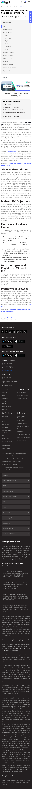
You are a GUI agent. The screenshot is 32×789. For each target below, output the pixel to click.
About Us (4, 392)
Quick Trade (5, 422)
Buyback (8, 38)
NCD (6, 44)
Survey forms (17, 461)
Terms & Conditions (8, 453)
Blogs (3, 395)
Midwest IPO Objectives (12, 107)
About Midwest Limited (12, 105)
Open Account (30, 17)
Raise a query (8, 370)
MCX (25, 648)
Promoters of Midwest (12, 116)
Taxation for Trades (9, 68)
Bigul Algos (5, 416)
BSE (4, 651)
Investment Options (23, 426)
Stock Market (7, 33)
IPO (6, 36)
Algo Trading (7, 58)
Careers (4, 404)
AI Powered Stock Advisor (7, 442)
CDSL (13, 651)
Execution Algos (6, 430)
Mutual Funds (7, 30)
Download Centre (22, 423)
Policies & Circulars (20, 453)
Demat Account (8, 65)
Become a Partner (22, 395)
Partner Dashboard (22, 398)
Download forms (7, 461)
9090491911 (7, 378)
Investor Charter (6, 459)
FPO (6, 49)
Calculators (20, 429)
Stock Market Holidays (23, 437)
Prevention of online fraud (9, 470)
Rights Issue (9, 41)
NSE (16, 648)
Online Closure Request (20, 459)
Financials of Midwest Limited (14, 110)
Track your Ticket (15, 456)
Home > (4, 7)
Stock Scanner (6, 448)
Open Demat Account (21, 417)
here (19, 648)
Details (5, 78)
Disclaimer (5, 456)
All (4, 27)
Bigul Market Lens (9, 71)
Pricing (4, 401)
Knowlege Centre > (13, 7)
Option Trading (8, 55)
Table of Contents (11, 101)
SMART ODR (25, 456)
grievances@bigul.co (19, 640)
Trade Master (6, 419)
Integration (5, 398)
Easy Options (5, 424)
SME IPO (8, 46)
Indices (5, 62)
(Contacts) (5, 566)
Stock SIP (4, 433)
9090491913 (8, 364)
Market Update (8, 52)
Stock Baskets (6, 445)
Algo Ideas (5, 427)
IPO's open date (12, 151)
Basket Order (5, 438)
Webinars (20, 432)
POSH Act (21, 470)
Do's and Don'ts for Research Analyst (13, 467)
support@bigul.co (10, 367)
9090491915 (8, 385)
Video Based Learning (23, 434)
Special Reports (21, 440)
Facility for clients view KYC (10, 464)
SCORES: (4, 670)
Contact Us (5, 409)
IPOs (3, 436)
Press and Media (6, 406)
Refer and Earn (21, 392)
